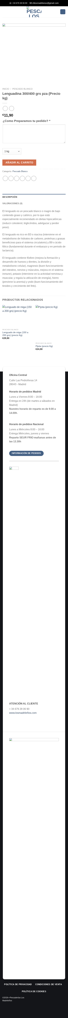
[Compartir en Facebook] (11, 178)
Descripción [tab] (9, 197)
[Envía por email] (22, 178)
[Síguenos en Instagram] (54, 1000)
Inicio (5, 89)
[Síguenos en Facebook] (50, 1000)
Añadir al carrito (19, 162)
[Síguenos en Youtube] (63, 1000)
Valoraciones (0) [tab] (12, 203)
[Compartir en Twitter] (16, 178)
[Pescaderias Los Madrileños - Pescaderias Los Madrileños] (34, 11)
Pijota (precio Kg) (44, 346)
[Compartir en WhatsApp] (5, 178)
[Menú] (4, 12)
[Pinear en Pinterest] (28, 178)
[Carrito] (62, 11)
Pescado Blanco (22, 89)
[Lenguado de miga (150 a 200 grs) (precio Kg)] (17, 316)
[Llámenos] (59, 1000)
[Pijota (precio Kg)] (51, 323)
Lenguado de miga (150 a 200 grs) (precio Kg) (15, 333)
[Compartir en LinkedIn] (33, 178)
